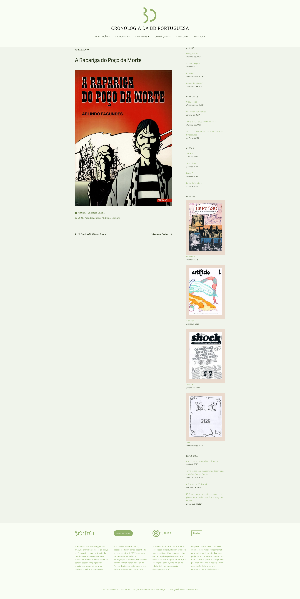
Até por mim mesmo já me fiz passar (202, 461)
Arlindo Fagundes (93, 218)
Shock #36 (190, 384)
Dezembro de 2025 (194, 445)
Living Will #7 (192, 53)
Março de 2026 (192, 324)
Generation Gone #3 (194, 83)
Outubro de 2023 (193, 125)
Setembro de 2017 (194, 86)
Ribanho (189, 73)
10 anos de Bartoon (160, 234)
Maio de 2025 (192, 464)
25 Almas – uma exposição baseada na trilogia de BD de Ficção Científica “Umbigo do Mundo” (205, 497)
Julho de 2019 (192, 166)
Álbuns (81, 212)
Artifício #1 (190, 320)
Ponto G (189, 173)
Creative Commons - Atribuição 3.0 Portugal (157, 589)
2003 (80, 218)
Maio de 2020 (192, 66)
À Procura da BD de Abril (196, 484)
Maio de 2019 (192, 176)
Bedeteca (199, 36)
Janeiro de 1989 (193, 115)
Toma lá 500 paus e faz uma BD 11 (201, 121)
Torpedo (189, 153)
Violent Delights (193, 63)
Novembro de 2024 (194, 477)
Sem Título (191, 163)
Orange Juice (191, 102)
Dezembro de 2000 (194, 105)
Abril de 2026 (192, 156)
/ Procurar (182, 36)
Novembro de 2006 (194, 76)
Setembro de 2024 (194, 504)
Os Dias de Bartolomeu (196, 111)
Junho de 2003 (192, 138)
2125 (188, 442)
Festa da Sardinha (194, 183)
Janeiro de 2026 (193, 387)
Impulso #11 (191, 256)
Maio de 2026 (192, 259)
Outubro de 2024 (193, 487)
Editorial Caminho (111, 218)
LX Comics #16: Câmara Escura (92, 234)
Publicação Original (96, 212)
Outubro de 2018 (193, 57)
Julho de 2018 (192, 186)
